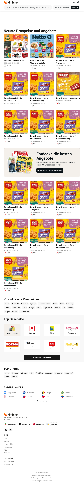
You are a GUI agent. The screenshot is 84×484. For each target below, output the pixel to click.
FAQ (5, 438)
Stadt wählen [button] (63, 7)
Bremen (14, 377)
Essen (7, 377)
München (24, 373)
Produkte (7, 453)
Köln (31, 373)
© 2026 (42, 472)
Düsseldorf (69, 373)
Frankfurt (39, 373)
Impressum (8, 447)
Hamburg (14, 373)
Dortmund (58, 373)
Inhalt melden (8, 444)
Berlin (7, 373)
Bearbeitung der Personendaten (42, 481)
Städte (6, 450)
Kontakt (6, 441)
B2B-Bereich (8, 464)
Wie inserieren (9, 461)
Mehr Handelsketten (42, 357)
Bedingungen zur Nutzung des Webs (42, 478)
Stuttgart (48, 373)
